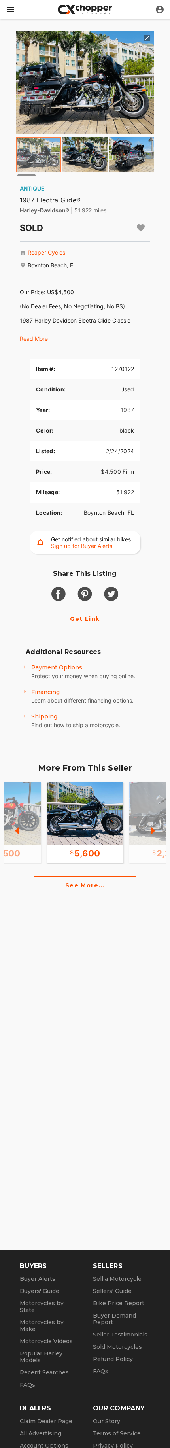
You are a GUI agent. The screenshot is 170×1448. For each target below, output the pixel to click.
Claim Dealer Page (46, 1421)
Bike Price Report (118, 1303)
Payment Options (56, 667)
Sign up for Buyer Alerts (81, 546)
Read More (34, 338)
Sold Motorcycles (117, 1346)
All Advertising (40, 1433)
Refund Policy (113, 1359)
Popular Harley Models (41, 1357)
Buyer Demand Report (114, 1319)
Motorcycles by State (42, 1307)
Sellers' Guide (112, 1291)
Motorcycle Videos (46, 1341)
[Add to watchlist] (140, 227)
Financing (45, 692)
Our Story (106, 1421)
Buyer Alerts (37, 1278)
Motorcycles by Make (42, 1326)
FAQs (27, 1384)
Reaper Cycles (46, 252)
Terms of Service (117, 1433)
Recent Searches (44, 1372)
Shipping (44, 716)
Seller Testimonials (120, 1334)
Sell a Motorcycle (117, 1278)
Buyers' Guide (39, 1291)
